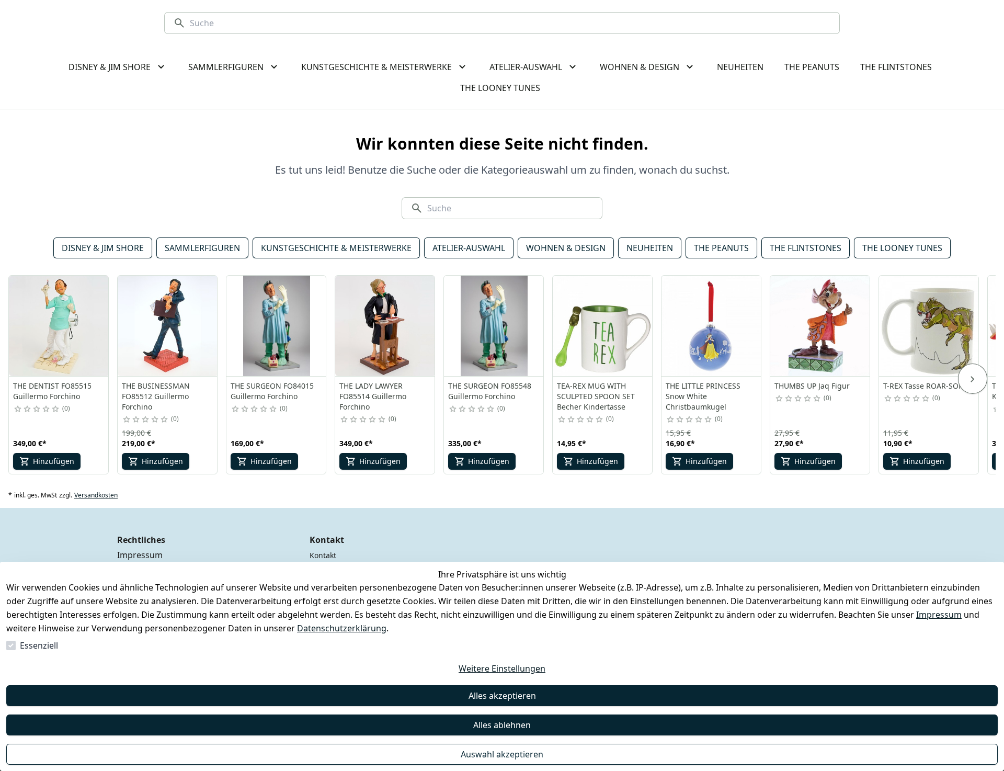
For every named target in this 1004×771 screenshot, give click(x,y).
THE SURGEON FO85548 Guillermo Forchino (489, 391)
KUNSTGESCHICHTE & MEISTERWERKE (336, 248)
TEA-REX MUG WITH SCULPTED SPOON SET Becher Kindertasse (596, 396)
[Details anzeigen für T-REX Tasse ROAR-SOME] (929, 326)
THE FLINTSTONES (805, 248)
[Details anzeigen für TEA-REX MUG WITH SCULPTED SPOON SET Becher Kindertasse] (603, 326)
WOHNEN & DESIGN (566, 248)
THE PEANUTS (721, 248)
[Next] (972, 379)
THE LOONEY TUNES (902, 248)
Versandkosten (96, 495)
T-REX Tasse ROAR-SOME (926, 386)
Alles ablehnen (502, 725)
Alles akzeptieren (502, 695)
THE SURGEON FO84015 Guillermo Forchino (272, 391)
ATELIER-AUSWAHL (468, 248)
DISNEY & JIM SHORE (103, 248)
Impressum (939, 614)
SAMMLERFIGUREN (202, 248)
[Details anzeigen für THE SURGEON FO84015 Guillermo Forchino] (276, 326)
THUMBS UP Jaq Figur (812, 386)
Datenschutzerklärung (341, 628)
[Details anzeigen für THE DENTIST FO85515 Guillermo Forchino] (59, 326)
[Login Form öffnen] (936, 23)
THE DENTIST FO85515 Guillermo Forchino (52, 391)
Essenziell (39, 645)
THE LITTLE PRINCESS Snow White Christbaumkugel (703, 396)
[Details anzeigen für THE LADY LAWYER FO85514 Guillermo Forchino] (385, 326)
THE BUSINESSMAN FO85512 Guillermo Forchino (156, 396)
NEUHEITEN (649, 248)
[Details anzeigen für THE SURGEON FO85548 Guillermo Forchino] (494, 326)
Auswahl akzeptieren (502, 754)
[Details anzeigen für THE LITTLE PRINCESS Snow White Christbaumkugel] (711, 326)
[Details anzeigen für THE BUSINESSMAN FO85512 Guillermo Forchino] (168, 326)
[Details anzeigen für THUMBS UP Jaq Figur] (820, 326)
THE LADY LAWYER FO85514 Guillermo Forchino (372, 396)
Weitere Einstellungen (502, 668)
